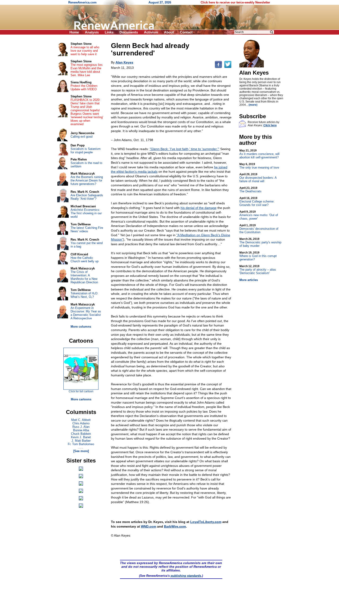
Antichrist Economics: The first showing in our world (86, 213)
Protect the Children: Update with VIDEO (84, 87)
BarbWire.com (175, 526)
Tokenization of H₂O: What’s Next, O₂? (84, 295)
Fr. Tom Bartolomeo (81, 444)
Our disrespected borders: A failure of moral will (258, 178)
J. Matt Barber (81, 440)
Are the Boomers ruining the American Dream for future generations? (87, 180)
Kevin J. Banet (81, 437)
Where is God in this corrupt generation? (258, 256)
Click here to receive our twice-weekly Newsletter (235, 2)
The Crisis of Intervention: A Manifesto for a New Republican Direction (84, 277)
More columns (81, 326)
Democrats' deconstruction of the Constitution (258, 229)
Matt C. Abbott (81, 420)
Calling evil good (81, 136)
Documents (128, 32)
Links (109, 32)
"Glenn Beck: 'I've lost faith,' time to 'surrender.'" (184, 149)
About (169, 32)
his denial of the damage (199, 208)
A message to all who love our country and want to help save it (85, 50)
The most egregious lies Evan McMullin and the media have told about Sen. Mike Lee (87, 70)
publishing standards (186, 575)
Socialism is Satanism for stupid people (86, 150)
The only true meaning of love (259, 166)
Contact (186, 32)
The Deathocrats (250, 189)
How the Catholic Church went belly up (84, 259)
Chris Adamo (80, 423)
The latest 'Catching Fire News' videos (87, 229)
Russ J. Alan (80, 427)
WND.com (148, 526)
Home (74, 32)
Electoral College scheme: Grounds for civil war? (256, 201)
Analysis (92, 32)
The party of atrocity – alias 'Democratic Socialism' (257, 270)
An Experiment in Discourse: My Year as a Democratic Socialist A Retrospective (86, 313)
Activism (151, 32)
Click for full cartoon (81, 391)
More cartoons (81, 399)
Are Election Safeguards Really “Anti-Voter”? (87, 196)
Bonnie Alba (81, 430)
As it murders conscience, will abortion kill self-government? (259, 154)
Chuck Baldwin (81, 433)
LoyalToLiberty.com (205, 522)
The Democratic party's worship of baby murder (260, 242)
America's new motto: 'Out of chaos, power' (258, 215)
